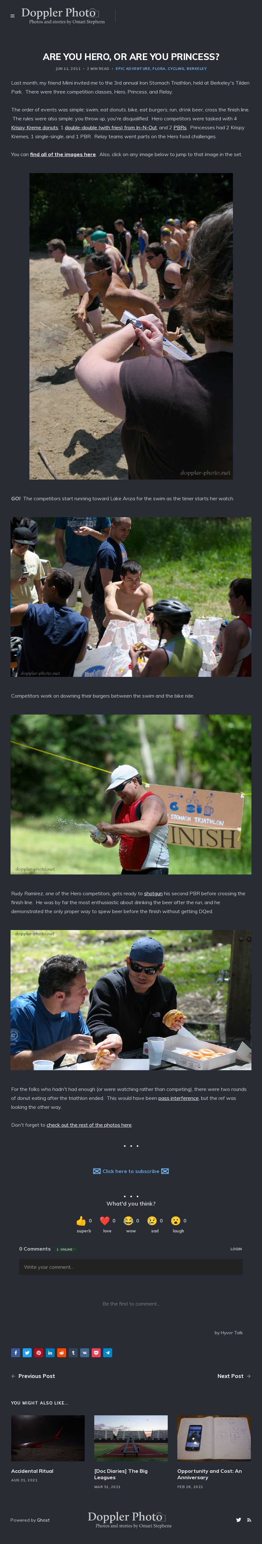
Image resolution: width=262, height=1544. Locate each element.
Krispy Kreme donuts (34, 127)
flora (159, 68)
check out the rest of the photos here (89, 1125)
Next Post (231, 1376)
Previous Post (36, 1376)
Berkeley (196, 68)
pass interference (178, 1098)
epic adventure (133, 68)
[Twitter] (239, 1520)
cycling (176, 68)
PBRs (180, 127)
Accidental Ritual (32, 1471)
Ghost (43, 1520)
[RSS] (249, 1520)
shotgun (153, 893)
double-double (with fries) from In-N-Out (111, 127)
